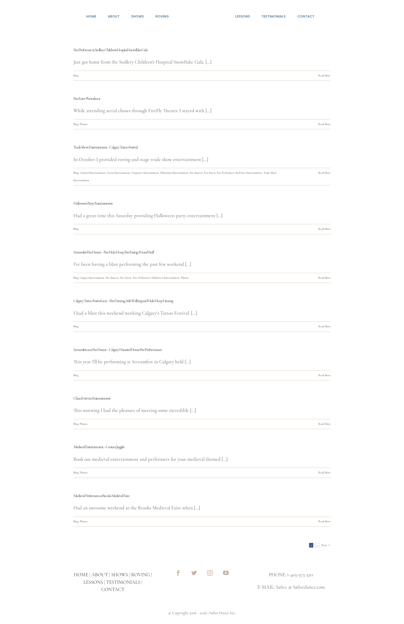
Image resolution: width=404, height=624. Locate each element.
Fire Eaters (210, 172)
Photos (83, 124)
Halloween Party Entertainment (92, 203)
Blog (75, 75)
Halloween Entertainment (166, 277)
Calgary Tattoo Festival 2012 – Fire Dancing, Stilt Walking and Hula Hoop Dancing (123, 300)
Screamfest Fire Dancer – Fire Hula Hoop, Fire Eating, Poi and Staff (113, 252)
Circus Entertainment (118, 172)
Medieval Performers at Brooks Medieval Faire (101, 495)
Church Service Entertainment (91, 398)
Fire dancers (196, 172)
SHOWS (119, 575)
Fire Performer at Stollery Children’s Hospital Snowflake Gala (110, 49)
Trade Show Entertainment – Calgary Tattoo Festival (105, 147)
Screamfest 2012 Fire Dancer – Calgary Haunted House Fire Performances (117, 349)
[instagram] (210, 572)
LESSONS (93, 582)
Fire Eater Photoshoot (86, 98)
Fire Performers (225, 172)
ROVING (140, 575)
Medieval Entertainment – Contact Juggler (99, 446)
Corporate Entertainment (145, 172)
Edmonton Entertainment (174, 172)
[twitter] (194, 572)
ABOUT (99, 575)
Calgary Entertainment (92, 277)
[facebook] (178, 572)
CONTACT (112, 589)
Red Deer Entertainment (248, 172)
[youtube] (226, 572)
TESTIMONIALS (123, 582)
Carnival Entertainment (92, 172)
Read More (324, 75)
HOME (81, 575)
